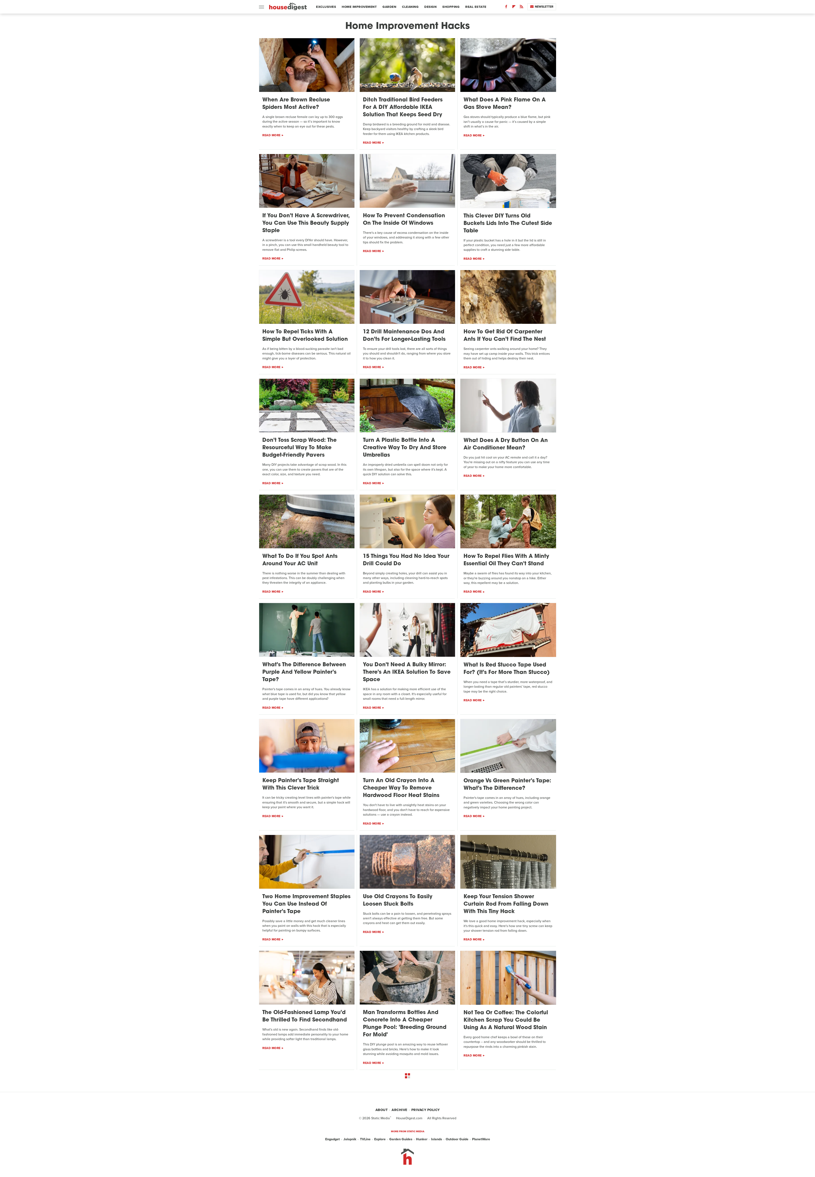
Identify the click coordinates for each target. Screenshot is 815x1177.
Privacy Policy (425, 1109)
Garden (389, 6)
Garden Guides (400, 1139)
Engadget (332, 1139)
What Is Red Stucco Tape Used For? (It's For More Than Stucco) (507, 668)
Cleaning (410, 6)
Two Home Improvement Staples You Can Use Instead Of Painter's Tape (306, 904)
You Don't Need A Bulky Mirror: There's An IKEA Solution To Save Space (407, 672)
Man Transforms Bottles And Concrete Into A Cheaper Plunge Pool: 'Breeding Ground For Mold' (404, 1024)
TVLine (365, 1139)
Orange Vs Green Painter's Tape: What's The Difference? (507, 784)
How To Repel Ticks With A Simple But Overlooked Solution (305, 335)
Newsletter (544, 6)
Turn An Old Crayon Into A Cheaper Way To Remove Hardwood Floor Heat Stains (401, 788)
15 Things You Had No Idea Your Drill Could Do (406, 560)
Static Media (380, 1118)
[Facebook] (506, 7)
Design (430, 6)
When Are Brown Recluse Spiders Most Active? (296, 103)
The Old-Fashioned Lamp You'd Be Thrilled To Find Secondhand (304, 1016)
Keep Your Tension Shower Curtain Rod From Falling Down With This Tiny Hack (506, 904)
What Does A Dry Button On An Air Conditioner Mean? (506, 444)
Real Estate (475, 6)
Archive (399, 1109)
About (381, 1109)
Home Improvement (359, 6)
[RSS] (521, 7)
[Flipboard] (514, 7)
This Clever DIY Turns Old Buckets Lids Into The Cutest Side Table (508, 223)
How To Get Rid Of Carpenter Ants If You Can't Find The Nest (505, 335)
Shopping (450, 6)
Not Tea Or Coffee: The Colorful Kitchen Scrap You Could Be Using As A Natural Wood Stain (506, 1020)
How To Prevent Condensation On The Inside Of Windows (404, 219)
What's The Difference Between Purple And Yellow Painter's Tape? (304, 672)
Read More (271, 135)
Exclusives (326, 6)
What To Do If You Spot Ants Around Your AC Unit (299, 560)
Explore (380, 1139)
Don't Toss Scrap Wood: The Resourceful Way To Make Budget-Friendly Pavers (299, 448)
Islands (436, 1139)
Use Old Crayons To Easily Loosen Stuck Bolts (397, 900)
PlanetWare (481, 1139)
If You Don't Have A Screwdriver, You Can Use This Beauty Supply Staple (306, 223)
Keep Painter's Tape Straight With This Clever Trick (300, 784)
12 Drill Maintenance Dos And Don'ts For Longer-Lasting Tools (404, 335)
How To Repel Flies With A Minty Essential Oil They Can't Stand (506, 560)
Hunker (421, 1139)
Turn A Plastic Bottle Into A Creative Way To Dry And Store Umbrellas (404, 448)
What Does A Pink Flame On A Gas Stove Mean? (505, 103)
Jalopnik (349, 1139)
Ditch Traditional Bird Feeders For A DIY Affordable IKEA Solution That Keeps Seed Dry (403, 107)
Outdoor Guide (457, 1139)
